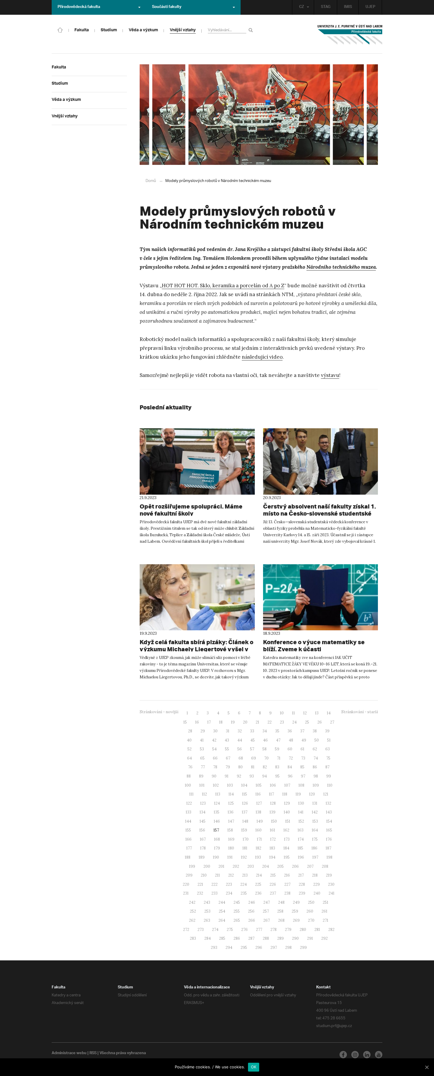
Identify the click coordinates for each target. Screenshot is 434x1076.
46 (265, 740)
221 (200, 884)
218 (315, 875)
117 (271, 794)
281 (317, 929)
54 (214, 749)
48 (291, 740)
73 (303, 758)
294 (229, 947)
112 (204, 794)
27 (332, 722)
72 (291, 758)
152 (301, 821)
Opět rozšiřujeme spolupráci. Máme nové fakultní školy (191, 510)
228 (302, 884)
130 (301, 803)
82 (265, 767)
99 (328, 776)
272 (186, 929)
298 (288, 947)
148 (245, 821)
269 (296, 920)
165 (329, 830)
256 (251, 911)
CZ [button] (301, 7)
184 (286, 848)
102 (216, 785)
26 (319, 722)
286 (237, 938)
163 (301, 830)
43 (227, 740)
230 (331, 884)
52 (189, 749)
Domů (151, 181)
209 (189, 875)
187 (328, 848)
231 (186, 893)
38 (315, 731)
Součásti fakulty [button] (166, 7)
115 (244, 794)
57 (252, 749)
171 (259, 839)
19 (233, 722)
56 (239, 749)
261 (324, 911)
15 (185, 722)
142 (315, 812)
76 (190, 767)
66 (215, 758)
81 (252, 767)
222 (214, 884)
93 (251, 776)
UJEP (370, 7)
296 (258, 947)
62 (315, 749)
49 (303, 740)
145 (202, 821)
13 (317, 713)
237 (273, 893)
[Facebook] (343, 1054)
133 (188, 812)
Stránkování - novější (159, 711)
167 (203, 839)
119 (298, 794)
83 (277, 767)
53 (202, 749)
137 (244, 812)
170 (246, 839)
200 (206, 866)
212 (231, 875)
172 (273, 839)
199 (192, 866)
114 (231, 794)
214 (259, 875)
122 (189, 803)
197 (315, 857)
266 (251, 920)
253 (207, 911)
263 (207, 920)
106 (273, 785)
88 (189, 776)
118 (284, 794)
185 (300, 848)
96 (290, 776)
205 (280, 866)
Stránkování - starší (359, 711)
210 (204, 875)
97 (303, 776)
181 (244, 848)
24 (294, 722)
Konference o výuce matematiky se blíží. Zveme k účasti (314, 645)
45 (252, 740)
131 (314, 803)
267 (266, 920)
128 (273, 803)
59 (277, 749)
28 (190, 731)
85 (302, 767)
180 (231, 848)
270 (311, 920)
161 (272, 830)
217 (301, 875)
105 (259, 785)
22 (269, 722)
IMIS (348, 7)
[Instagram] (355, 1054)
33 (252, 731)
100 (188, 785)
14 (329, 713)
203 (250, 866)
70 (266, 758)
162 (286, 830)
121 (325, 794)
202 (236, 866)
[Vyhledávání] (251, 30)
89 (201, 776)
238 (287, 893)
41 (202, 740)
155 (188, 830)
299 (303, 947)
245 (237, 902)
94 (264, 776)
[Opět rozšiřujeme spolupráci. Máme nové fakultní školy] (197, 461)
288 (266, 938)
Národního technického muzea (341, 267)
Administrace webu (69, 1053)
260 (309, 911)
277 (259, 929)
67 (228, 758)
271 (325, 920)
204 (265, 866)
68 (241, 758)
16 (197, 722)
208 (325, 866)
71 (278, 758)
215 (273, 875)
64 (189, 758)
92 (239, 776)
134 (202, 812)
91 (227, 776)
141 (301, 812)
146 (217, 821)
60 (290, 749)
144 (188, 821)
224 (243, 884)
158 (230, 830)
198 (329, 857)
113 (217, 794)
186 (314, 848)
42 (214, 740)
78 (215, 767)
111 (191, 794)
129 (287, 803)
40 (189, 740)
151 (287, 821)
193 (258, 857)
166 (188, 839)
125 (231, 803)
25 (307, 722)
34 (264, 731)
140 (287, 812)
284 (207, 938)
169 (231, 839)
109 (316, 785)
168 (217, 839)
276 (244, 929)
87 (327, 767)
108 (301, 785)
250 (311, 902)
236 (258, 893)
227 (287, 884)
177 (189, 848)
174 (301, 839)
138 (258, 812)
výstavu (330, 375)
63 (327, 749)
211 (217, 875)
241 (332, 893)
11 (293, 713)
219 (329, 875)
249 (296, 902)
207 (310, 866)
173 (287, 839)
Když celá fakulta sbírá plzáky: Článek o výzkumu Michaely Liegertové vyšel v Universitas (196, 649)
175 (315, 839)
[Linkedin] (367, 1054)
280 (303, 929)
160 (258, 830)
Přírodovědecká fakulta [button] (79, 7)
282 (331, 929)
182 (258, 848)
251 (325, 902)
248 (281, 902)
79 (228, 767)
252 (193, 911)
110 (329, 785)
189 (202, 857)
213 (245, 875)
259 (295, 911)
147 (231, 821)
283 (193, 938)
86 (315, 767)
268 (281, 920)
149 (260, 821)
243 (207, 902)
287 (251, 938)
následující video (262, 357)
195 (287, 857)
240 (317, 893)
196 (301, 857)
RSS (93, 1053)
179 (217, 848)
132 (328, 803)
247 (266, 902)
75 (328, 758)
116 (258, 794)
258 (280, 911)
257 (266, 911)
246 (251, 902)
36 (290, 731)
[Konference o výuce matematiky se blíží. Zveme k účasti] (320, 597)
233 (214, 893)
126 (245, 803)
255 (237, 911)
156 (202, 830)
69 (253, 758)
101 (202, 785)
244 (221, 902)
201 (221, 866)
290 (295, 938)
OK (254, 1066)
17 (209, 722)
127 (259, 803)
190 (216, 857)
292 (324, 938)
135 (216, 812)
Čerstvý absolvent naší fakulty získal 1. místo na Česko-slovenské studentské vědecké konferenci (319, 513)
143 (329, 812)
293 (214, 947)
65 (202, 758)
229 (316, 884)
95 (277, 776)
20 (245, 722)
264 (221, 920)
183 (272, 848)
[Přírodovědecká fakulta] (60, 29)
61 (302, 749)
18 (221, 722)
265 (237, 920)
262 (192, 920)
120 (312, 794)
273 (201, 929)
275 (230, 929)
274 (215, 929)
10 (282, 713)
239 (302, 893)
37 (302, 731)
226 (273, 884)
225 (258, 884)
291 (310, 938)
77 (203, 767)
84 (290, 767)
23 (282, 722)
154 (329, 821)
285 (222, 938)
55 (227, 749)
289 (280, 938)
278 (273, 929)
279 (288, 929)
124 (217, 803)
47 (278, 740)
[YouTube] (378, 1054)
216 (287, 875)
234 (229, 893)
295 (244, 947)
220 (186, 884)
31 (227, 731)
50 (316, 740)
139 (272, 812)
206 (295, 866)
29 (202, 731)
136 (231, 812)
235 (244, 893)
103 (230, 785)
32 (240, 731)
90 (214, 776)
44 (239, 740)
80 (240, 767)
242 (192, 902)
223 (229, 884)
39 (327, 731)
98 (316, 776)
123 (203, 803)
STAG (325, 7)
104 (244, 785)
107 (287, 785)
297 (273, 947)
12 (305, 713)
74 (316, 758)
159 (244, 830)
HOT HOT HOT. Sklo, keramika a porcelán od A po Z (223, 285)
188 (187, 857)
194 (272, 857)
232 (200, 893)
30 (215, 731)
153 (315, 821)
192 (244, 857)
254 (222, 911)
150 (274, 821)
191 (230, 857)
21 (257, 722)
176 (329, 839)
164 (315, 830)
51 (329, 740)
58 (264, 749)
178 (203, 848)
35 (277, 731)
